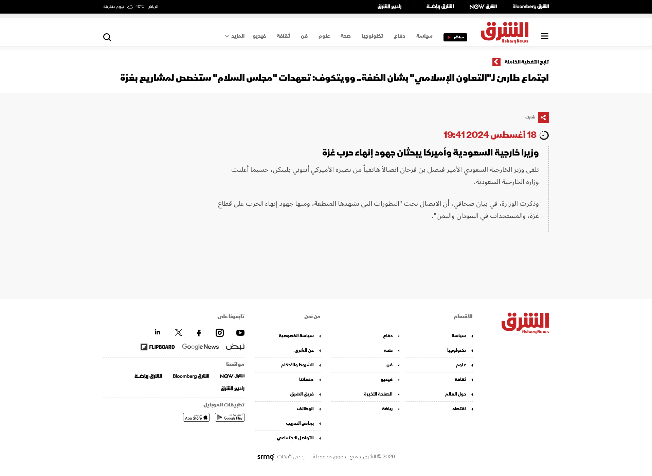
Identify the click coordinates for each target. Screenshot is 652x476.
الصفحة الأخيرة (378, 394)
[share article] (543, 117)
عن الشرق (304, 350)
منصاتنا (306, 379)
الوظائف (305, 409)
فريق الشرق (302, 394)
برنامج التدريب (300, 423)
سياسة (424, 36)
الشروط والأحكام (297, 365)
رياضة (387, 409)
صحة (346, 36)
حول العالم (455, 394)
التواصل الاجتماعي (295, 438)
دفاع (399, 36)
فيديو (259, 36)
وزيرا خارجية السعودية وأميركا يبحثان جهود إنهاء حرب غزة (430, 152)
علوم (324, 36)
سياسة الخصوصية (296, 336)
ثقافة (283, 36)
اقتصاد (459, 409)
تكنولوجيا (372, 36)
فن (304, 36)
